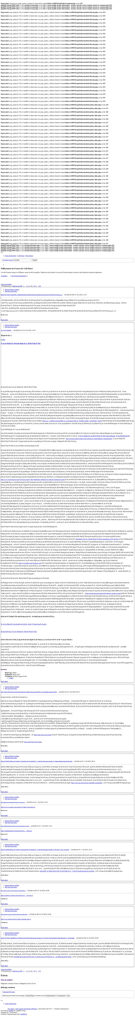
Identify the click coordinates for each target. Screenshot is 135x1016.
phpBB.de (23, 1014)
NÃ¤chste (11, 992)
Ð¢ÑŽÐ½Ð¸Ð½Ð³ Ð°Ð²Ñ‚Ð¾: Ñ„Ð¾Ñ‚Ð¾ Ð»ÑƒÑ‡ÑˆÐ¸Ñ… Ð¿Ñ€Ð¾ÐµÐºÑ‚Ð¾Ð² (43, 957)
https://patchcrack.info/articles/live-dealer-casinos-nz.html (103, 593)
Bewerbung (29, 256)
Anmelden (4, 276)
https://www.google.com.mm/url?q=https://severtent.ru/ (18, 807)
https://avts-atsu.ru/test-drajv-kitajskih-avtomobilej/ (86, 783)
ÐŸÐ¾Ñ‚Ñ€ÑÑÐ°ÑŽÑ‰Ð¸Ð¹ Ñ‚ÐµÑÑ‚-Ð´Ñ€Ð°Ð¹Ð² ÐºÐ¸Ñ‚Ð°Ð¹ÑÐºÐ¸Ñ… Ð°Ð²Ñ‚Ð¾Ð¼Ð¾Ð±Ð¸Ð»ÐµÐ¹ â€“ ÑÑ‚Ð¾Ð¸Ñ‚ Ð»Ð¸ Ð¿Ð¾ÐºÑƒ (35, 849)
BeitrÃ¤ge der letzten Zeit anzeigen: (13, 995)
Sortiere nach (40, 995)
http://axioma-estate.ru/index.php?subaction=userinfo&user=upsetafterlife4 (89, 439)
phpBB (11, 1010)
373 (39, 286)
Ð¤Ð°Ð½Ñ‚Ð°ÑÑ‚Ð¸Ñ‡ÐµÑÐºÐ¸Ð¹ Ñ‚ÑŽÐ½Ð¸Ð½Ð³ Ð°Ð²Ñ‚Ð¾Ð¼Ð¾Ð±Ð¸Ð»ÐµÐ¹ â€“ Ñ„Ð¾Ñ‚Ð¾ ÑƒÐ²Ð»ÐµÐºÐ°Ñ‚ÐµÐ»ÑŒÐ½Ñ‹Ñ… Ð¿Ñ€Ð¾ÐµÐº (38, 938)
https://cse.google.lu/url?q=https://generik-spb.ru (16, 919)
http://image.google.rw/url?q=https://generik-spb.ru (13, 890)
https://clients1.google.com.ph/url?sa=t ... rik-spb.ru (17, 895)
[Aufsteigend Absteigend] (63, 995)
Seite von (17, 286)
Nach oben (4, 320)
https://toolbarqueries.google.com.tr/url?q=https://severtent (15, 826)
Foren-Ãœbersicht (10, 256)
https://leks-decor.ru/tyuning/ (43, 735)
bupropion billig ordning (13, 280)
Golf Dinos (20, 256)
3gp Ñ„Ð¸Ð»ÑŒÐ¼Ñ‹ (6, 330)
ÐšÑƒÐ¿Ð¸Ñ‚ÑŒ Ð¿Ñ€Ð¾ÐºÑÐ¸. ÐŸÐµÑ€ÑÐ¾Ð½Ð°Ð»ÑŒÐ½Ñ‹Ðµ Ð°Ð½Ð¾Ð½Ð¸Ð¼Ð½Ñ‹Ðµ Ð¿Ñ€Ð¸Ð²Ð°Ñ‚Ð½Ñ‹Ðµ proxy (32, 294)
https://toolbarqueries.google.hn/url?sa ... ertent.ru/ (16, 831)
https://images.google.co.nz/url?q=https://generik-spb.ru (14, 914)
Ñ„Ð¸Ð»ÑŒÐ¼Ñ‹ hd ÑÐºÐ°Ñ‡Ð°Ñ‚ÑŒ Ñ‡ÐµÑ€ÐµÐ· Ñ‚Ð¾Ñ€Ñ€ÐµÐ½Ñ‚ (104, 436)
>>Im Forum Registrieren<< (19, 276)
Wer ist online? (7, 980)
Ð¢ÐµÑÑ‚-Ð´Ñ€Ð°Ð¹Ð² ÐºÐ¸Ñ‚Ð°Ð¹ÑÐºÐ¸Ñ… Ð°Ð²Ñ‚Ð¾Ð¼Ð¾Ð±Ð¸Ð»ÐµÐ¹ (67, 871)
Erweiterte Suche (7, 260)
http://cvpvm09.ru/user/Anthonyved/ (30, 563)
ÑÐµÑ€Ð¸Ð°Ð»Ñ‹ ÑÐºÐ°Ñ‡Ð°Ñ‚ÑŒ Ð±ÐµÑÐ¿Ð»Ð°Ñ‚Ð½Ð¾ (97, 539)
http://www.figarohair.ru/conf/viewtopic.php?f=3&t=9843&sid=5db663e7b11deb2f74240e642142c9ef (33, 479)
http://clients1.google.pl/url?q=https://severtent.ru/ (13, 802)
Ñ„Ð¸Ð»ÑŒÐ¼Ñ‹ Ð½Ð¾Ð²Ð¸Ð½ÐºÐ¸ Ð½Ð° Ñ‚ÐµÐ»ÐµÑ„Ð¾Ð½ (24, 624)
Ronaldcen (4, 669)
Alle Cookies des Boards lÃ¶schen (26, 1009)
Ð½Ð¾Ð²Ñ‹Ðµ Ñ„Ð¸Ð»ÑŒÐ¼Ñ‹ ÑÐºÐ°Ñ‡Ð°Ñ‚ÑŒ (19, 632)
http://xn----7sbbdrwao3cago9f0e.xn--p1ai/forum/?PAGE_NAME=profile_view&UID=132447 (72, 421)
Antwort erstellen (6, 284)
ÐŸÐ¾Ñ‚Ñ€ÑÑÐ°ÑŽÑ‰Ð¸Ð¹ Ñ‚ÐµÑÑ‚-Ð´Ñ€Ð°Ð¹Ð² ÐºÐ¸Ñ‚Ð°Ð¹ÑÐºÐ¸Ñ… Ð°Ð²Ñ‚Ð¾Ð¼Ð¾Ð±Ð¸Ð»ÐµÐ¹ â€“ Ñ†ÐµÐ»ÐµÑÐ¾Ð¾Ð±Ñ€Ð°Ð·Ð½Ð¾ (36, 761)
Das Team (11, 1009)
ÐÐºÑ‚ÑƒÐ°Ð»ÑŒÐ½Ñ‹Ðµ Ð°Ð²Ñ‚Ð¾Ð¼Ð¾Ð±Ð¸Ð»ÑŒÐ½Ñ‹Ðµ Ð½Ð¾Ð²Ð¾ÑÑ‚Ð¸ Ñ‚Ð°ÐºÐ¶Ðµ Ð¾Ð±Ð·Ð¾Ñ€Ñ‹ (29, 692)
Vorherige (5, 992)
